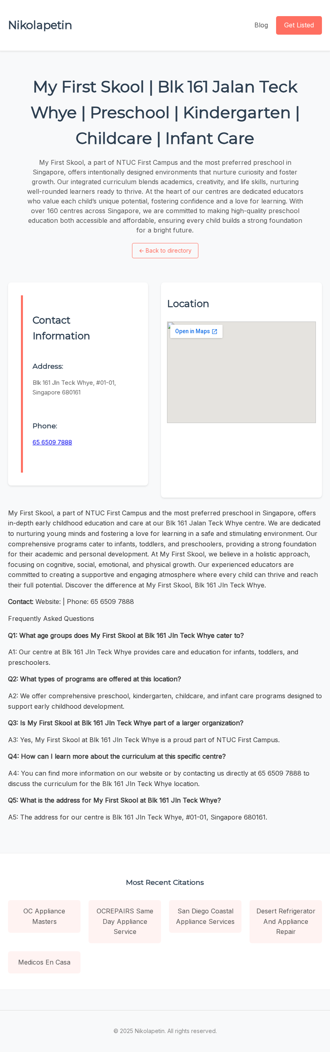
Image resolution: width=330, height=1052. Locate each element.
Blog (261, 25)
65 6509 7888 (52, 442)
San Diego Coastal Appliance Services (205, 916)
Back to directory (165, 250)
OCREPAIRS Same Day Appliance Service (125, 921)
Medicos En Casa (44, 962)
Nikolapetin (40, 25)
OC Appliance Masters (44, 916)
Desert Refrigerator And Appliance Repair (286, 921)
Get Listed (299, 25)
